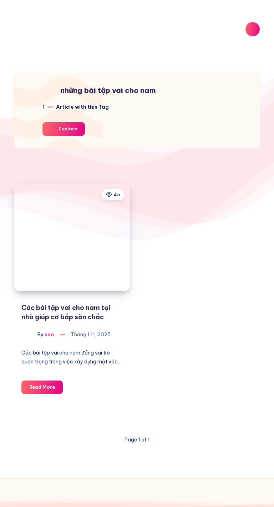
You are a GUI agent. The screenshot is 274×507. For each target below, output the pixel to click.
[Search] (252, 29)
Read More (46, 389)
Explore (67, 128)
